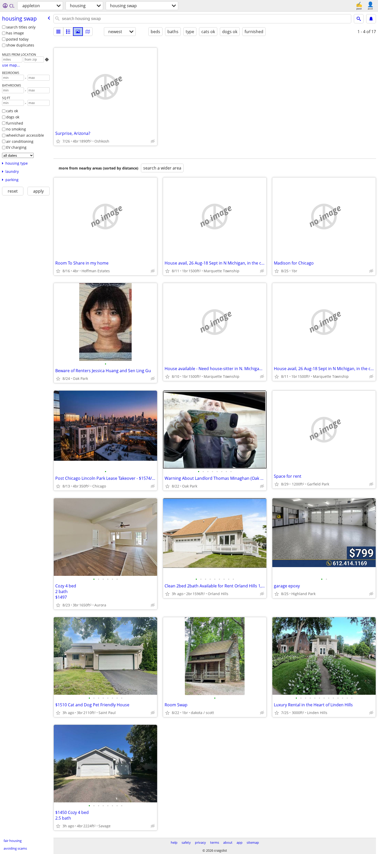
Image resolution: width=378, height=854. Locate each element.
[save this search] (371, 18)
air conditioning (19, 141)
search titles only (20, 27)
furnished (14, 123)
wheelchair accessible (25, 135)
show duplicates (20, 45)
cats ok (12, 110)
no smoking (16, 129)
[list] (58, 31)
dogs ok (12, 117)
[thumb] (68, 31)
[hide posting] (153, 141)
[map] (88, 31)
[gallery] (78, 31)
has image (15, 33)
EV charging (16, 147)
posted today (17, 39)
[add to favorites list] (58, 141)
